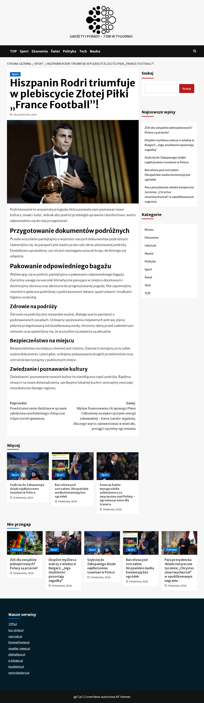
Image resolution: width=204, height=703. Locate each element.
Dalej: (104, 416)
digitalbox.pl (16, 654)
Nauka (95, 51)
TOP (13, 51)
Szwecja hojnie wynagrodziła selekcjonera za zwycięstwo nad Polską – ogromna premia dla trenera (117, 494)
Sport (24, 51)
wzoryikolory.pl (18, 672)
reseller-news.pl (19, 648)
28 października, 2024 (25, 114)
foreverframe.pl (18, 642)
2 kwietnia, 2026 (112, 509)
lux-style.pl (16, 630)
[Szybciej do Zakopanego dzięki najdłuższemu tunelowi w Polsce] (28, 466)
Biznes (149, 229)
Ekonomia (40, 51)
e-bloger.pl (15, 660)
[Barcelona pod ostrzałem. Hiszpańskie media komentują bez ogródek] (73, 466)
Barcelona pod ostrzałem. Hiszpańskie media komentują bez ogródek (71, 490)
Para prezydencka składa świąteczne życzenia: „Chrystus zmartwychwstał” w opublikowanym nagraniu (169, 194)
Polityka (69, 51)
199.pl (12, 624)
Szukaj (147, 73)
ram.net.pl (15, 636)
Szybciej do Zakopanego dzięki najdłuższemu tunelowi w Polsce (27, 488)
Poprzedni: (38, 410)
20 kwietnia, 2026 (23, 573)
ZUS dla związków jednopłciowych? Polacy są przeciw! (168, 130)
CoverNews (92, 696)
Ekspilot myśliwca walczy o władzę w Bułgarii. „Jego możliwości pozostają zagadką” (169, 144)
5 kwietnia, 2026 (177, 585)
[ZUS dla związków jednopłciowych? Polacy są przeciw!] (25, 543)
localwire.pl (16, 666)
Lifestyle (150, 245)
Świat (55, 51)
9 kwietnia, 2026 (67, 501)
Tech (83, 51)
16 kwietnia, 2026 (23, 497)
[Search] (194, 51)
